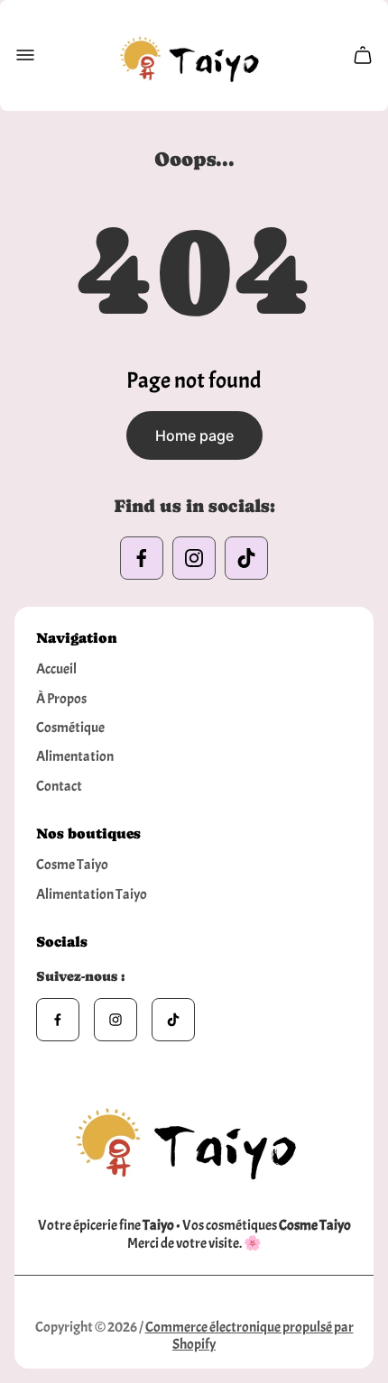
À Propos (61, 699)
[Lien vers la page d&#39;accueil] (194, 1137)
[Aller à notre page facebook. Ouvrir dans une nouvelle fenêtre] (141, 558)
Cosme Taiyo (72, 865)
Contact (59, 786)
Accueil (56, 669)
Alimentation (75, 756)
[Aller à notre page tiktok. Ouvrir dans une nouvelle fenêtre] (246, 558)
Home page (194, 435)
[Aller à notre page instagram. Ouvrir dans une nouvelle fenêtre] (194, 558)
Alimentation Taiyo (91, 894)
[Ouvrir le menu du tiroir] (25, 55)
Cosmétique (70, 728)
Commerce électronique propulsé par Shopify (249, 1336)
